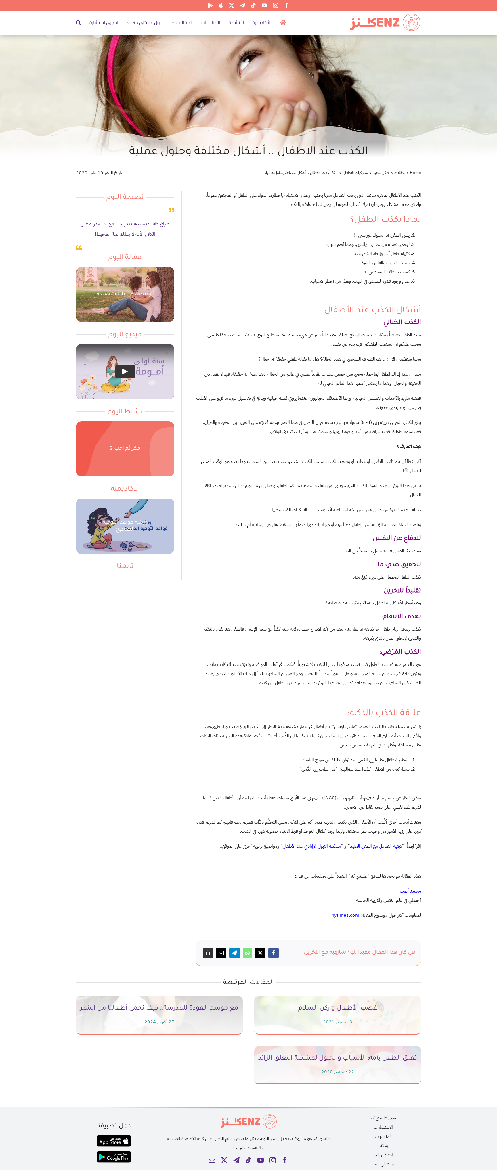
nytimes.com (345, 915)
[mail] (212, 1160)
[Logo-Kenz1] (385, 14)
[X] (260, 953)
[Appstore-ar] (114, 1137)
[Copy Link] (208, 953)
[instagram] (275, 5)
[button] (78, 22)
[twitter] (231, 5)
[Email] (221, 953)
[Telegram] (234, 953)
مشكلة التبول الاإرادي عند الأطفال (312, 846)
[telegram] (242, 5)
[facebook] (286, 5)
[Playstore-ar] (114, 1153)
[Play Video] (125, 372)
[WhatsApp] (247, 953)
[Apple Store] (221, 5)
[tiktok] (253, 5)
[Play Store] (210, 5)
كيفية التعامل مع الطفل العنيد (376, 846)
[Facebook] (273, 953)
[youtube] (264, 5)
